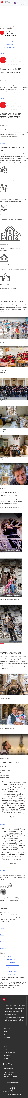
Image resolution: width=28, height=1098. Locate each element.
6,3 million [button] (2, 215)
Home (1, 27)
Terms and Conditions (11, 971)
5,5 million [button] (2, 195)
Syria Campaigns (8, 27)
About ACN (7, 1028)
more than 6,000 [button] (4, 265)
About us (8, 956)
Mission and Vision (10, 959)
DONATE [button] (2, 53)
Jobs (5, 1049)
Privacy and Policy (10, 974)
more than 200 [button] (4, 244)
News (5, 1034)
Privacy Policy (7, 1055)
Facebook (2, 928)
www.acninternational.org (14, 1082)
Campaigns (7, 1037)
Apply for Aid (7, 1040)
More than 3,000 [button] (4, 284)
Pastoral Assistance (11, 47)
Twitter (2, 935)
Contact (6, 1047)
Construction (9, 44)
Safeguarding (7, 1058)
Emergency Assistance (11, 42)
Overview (8, 39)
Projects (6, 1031)
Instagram (3, 949)
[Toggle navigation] (25, 3)
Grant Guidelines (10, 962)
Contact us (9, 968)
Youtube (2, 942)
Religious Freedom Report (12, 965)
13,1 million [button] (3, 177)
